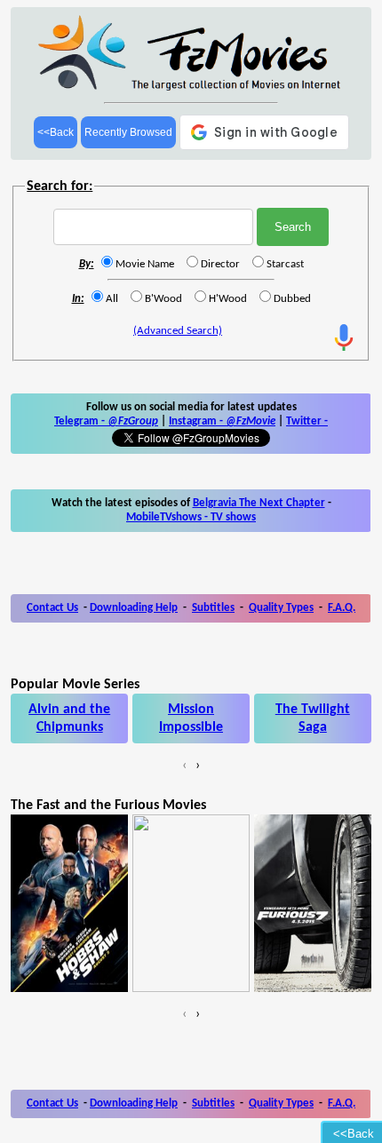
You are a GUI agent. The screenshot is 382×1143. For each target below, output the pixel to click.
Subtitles (213, 608)
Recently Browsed (128, 132)
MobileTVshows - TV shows (191, 517)
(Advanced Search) (177, 331)
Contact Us (52, 608)
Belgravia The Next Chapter (259, 503)
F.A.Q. (341, 608)
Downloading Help (134, 608)
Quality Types (281, 608)
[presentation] (184, 765)
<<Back (55, 132)
